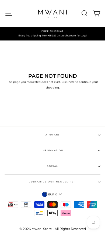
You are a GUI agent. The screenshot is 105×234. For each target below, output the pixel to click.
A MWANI (52, 135)
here (71, 82)
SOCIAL (52, 166)
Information (52, 150)
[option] (52, 33)
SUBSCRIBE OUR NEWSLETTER (52, 182)
